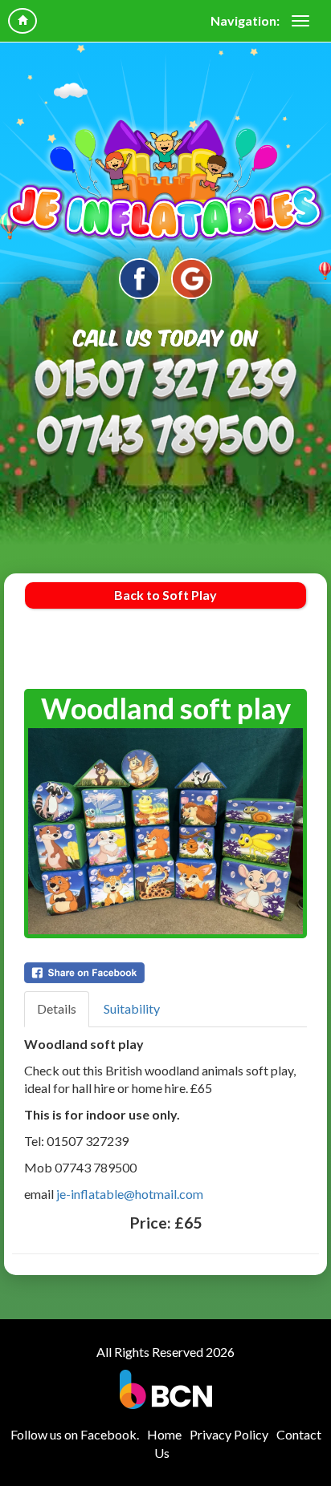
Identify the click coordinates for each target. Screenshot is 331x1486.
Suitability (132, 1008)
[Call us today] (165, 381)
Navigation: (245, 20)
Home (164, 1434)
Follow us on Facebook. (74, 1434)
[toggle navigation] (300, 20)
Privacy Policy (229, 1434)
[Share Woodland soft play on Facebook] (165, 972)
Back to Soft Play (165, 594)
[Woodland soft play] (165, 831)
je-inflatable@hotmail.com (129, 1193)
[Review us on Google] (191, 278)
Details (56, 1008)
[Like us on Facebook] (139, 278)
